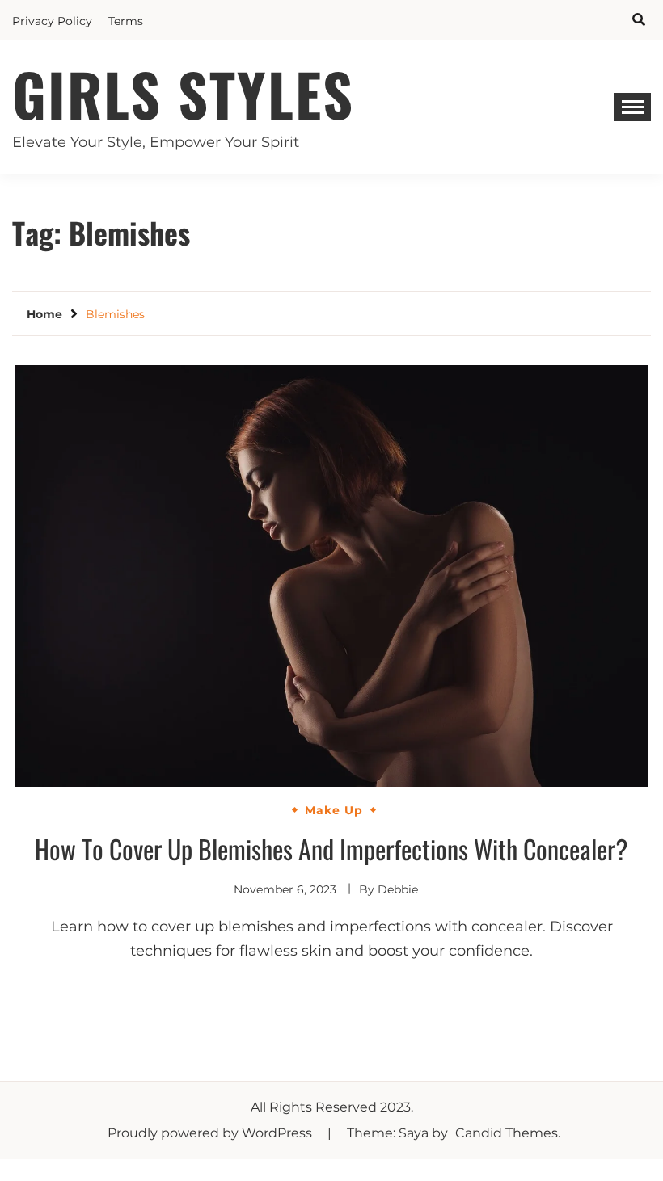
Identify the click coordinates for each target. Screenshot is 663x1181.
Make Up (334, 810)
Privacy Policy (52, 21)
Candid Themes (506, 1133)
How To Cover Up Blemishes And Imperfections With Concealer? (331, 849)
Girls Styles (183, 93)
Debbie (398, 889)
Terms (125, 21)
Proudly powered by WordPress (211, 1133)
